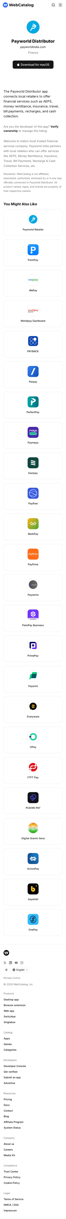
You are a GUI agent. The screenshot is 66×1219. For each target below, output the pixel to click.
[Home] (18, 5)
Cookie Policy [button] (12, 1182)
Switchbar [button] (10, 1016)
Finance (33, 52)
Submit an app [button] (12, 1077)
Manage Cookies (12, 978)
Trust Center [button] (11, 1171)
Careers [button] (8, 1149)
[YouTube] (16, 962)
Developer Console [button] (15, 1066)
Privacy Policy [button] (12, 1177)
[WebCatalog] (6, 953)
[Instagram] (21, 962)
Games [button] (8, 1044)
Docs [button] (7, 1104)
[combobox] (20, 970)
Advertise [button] (9, 1082)
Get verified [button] (10, 1071)
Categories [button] (10, 1049)
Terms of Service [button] (13, 1199)
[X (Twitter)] (5, 962)
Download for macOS (35, 64)
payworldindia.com (33, 47)
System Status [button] (12, 1127)
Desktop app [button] (11, 999)
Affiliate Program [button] (13, 1121)
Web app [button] (9, 1010)
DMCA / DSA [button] (11, 1204)
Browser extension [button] (15, 1005)
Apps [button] (7, 1038)
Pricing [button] (8, 1099)
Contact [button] (8, 1110)
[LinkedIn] (10, 962)
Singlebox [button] (9, 1022)
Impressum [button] (10, 1210)
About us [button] (9, 1143)
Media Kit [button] (9, 1155)
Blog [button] (6, 1116)
